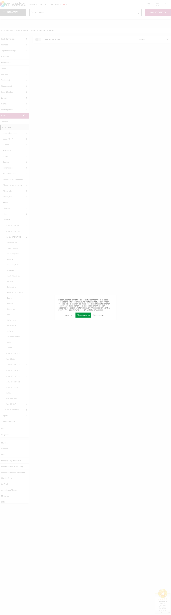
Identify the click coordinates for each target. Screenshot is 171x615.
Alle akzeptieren (83, 315)
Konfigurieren (99, 315)
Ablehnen (69, 315)
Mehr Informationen (95, 310)
